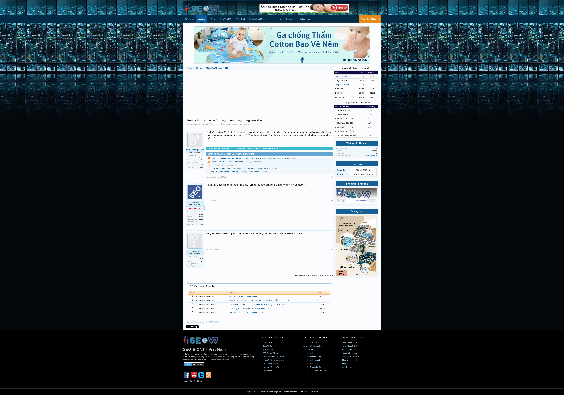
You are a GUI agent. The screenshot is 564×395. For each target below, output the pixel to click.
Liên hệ (213, 19)
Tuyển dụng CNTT (349, 346)
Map (185, 381)
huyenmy (195, 251)
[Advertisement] (259, 92)
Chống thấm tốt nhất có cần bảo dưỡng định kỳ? (231, 162)
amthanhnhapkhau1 (235, 124)
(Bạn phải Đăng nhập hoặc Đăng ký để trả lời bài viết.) (313, 275)
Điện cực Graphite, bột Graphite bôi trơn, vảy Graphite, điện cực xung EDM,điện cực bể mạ (250, 158)
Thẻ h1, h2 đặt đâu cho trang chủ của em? (247, 312)
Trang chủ (189, 19)
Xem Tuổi (240, 19)
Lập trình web (308, 353)
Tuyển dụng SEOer (349, 342)
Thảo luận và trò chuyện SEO (273, 360)
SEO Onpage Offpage (271, 353)
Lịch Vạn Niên (226, 19)
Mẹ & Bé (345, 364)
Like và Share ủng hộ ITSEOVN (202, 322)
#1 (332, 177)
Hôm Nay (357, 164)
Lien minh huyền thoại (351, 360)
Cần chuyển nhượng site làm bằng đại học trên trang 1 (252, 308)
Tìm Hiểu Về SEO (218, 165)
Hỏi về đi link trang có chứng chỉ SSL (245, 296)
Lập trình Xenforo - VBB (312, 357)
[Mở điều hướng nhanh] (331, 68)
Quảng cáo (357, 211)
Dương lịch (341, 170)
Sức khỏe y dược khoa (351, 357)
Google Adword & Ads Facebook (274, 356)
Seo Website (267, 346)
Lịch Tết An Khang (370, 155)
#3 (332, 249)
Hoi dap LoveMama (257, 19)
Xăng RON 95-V (341, 76)
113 (201, 221)
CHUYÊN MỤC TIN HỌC (315, 337)
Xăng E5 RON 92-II (342, 85)
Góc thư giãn (347, 367)
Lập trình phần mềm (311, 342)
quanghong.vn (276, 19)
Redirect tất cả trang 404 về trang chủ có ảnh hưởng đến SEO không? (259, 300)
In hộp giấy (291, 19)
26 (202, 160)
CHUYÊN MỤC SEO (273, 337)
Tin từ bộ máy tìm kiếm (271, 367)
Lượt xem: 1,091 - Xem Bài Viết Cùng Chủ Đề (231, 154)
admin (195, 202)
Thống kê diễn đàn (356, 143)
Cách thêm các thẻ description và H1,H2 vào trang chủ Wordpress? (258, 304)
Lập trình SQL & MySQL (312, 346)
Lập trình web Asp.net (311, 360)
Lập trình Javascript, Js (312, 367)
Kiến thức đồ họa (309, 350)
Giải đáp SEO (268, 371)
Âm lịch (340, 174)
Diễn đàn (201, 19)
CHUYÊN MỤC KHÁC (353, 337)
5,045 (201, 216)
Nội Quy (199, 381)
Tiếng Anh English (349, 353)
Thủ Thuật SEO (268, 342)
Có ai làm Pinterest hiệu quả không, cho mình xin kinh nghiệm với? (239, 168)
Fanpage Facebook (357, 184)
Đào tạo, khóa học (349, 350)
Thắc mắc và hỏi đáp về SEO (208, 124)
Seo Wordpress (268, 349)
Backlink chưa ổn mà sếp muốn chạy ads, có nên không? (235, 172)
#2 (332, 201)
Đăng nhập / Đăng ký (370, 19)
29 (202, 261)
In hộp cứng (305, 19)
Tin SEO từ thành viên (271, 364)
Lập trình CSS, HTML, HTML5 (314, 371)
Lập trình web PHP (310, 364)
